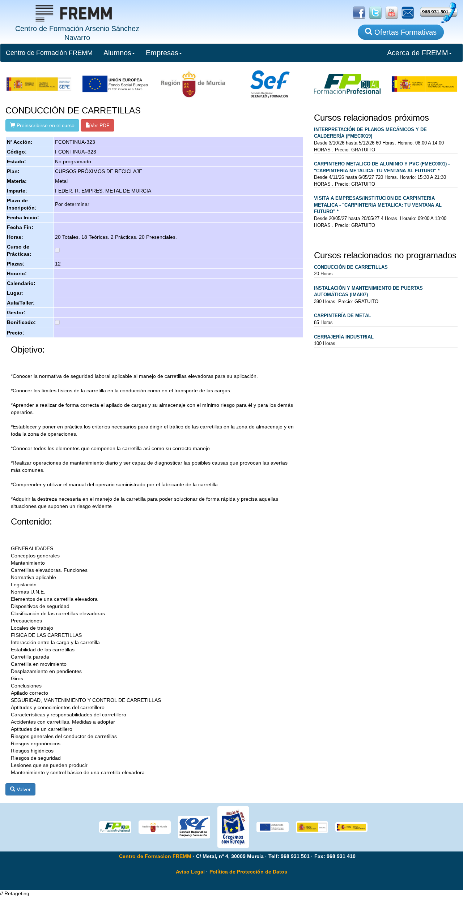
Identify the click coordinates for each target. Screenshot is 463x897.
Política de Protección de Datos (248, 872)
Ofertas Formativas (404, 32)
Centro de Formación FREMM (49, 52)
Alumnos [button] (117, 53)
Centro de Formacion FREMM (155, 856)
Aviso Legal (190, 872)
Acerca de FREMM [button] (417, 53)
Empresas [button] (162, 53)
